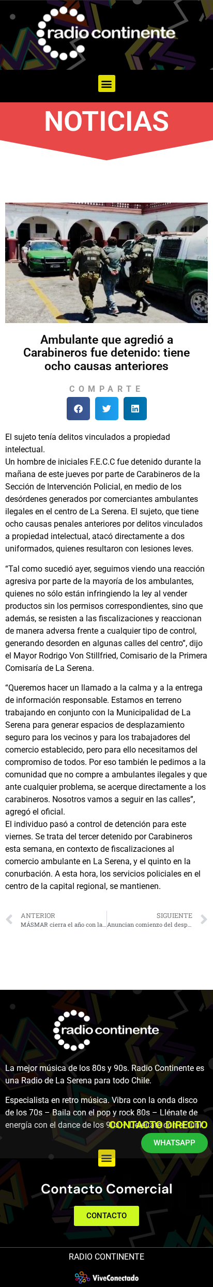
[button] (106, 83)
